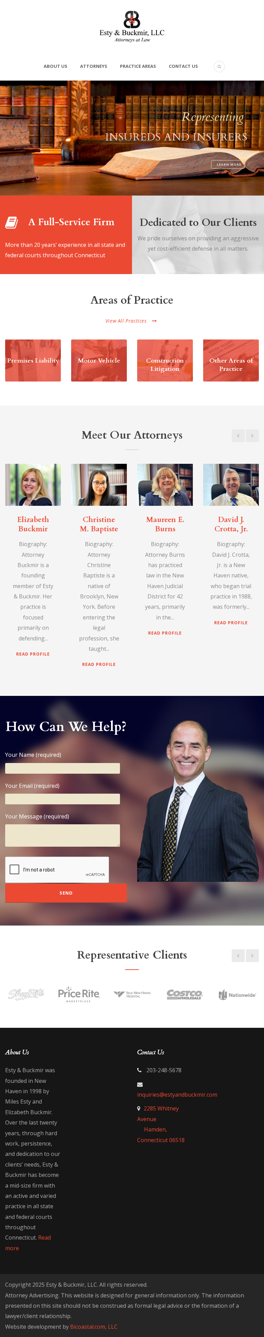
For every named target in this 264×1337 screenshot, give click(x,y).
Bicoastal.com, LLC (94, 1326)
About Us (55, 66)
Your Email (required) (32, 786)
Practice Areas (138, 66)
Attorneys (93, 66)
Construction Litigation (165, 364)
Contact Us (183, 66)
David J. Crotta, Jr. (231, 524)
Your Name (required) (33, 755)
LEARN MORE (229, 164)
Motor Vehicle (99, 360)
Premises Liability (33, 360)
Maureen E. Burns (165, 524)
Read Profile (33, 654)
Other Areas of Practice (231, 364)
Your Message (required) (37, 816)
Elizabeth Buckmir (33, 524)
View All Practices (126, 320)
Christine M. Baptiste (99, 524)
